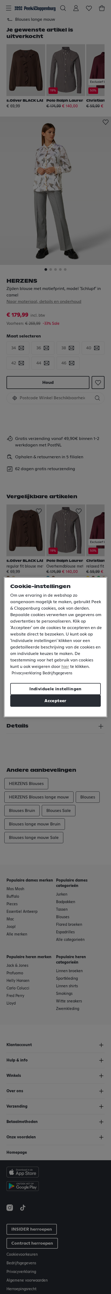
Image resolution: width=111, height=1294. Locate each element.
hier (65, 666)
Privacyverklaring (26, 673)
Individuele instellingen (55, 689)
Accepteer (55, 701)
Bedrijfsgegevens (57, 673)
